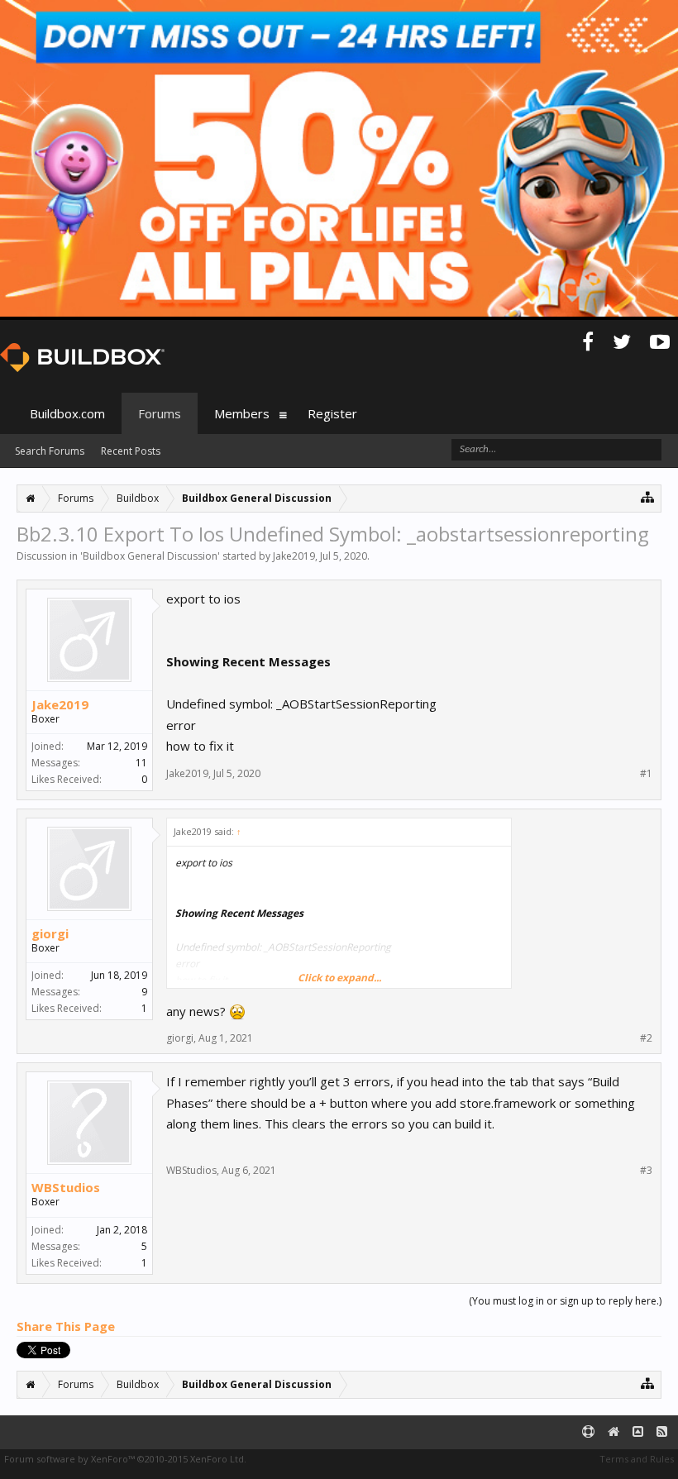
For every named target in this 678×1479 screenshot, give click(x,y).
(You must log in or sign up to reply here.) (565, 1301)
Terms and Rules (636, 1459)
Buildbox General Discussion (150, 556)
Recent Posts (130, 451)
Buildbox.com (67, 413)
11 (141, 763)
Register (332, 413)
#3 (646, 1170)
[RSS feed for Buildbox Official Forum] (662, 1432)
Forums (159, 413)
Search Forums (49, 451)
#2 (646, 1038)
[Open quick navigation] (648, 496)
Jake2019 (294, 556)
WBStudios (65, 1187)
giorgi (50, 933)
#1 (646, 773)
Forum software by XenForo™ (125, 1459)
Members (242, 413)
